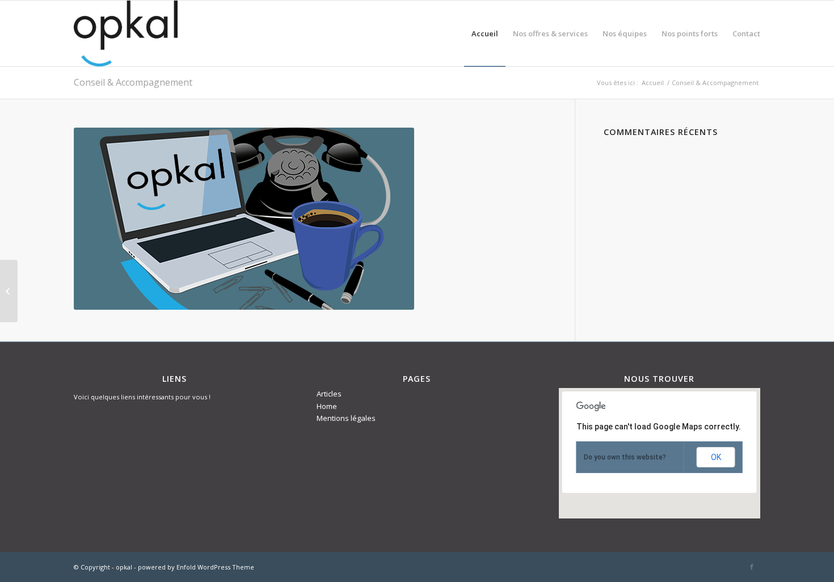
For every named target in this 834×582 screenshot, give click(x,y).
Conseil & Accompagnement (133, 82)
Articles (329, 394)
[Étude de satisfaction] (9, 291)
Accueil (653, 82)
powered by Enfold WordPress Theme (196, 567)
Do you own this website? (625, 457)
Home (327, 406)
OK (716, 457)
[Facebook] (751, 566)
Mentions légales (346, 418)
